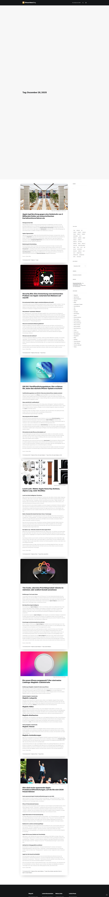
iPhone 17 (74, 239)
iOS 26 (38, 393)
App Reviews (76, 297)
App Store (80, 241)
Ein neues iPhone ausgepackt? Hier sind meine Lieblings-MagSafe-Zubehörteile (41, 681)
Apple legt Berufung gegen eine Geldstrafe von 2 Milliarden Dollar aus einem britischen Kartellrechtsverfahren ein (42, 216)
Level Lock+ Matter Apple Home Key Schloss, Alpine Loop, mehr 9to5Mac (41, 490)
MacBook (51, 871)
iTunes (75, 330)
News (75, 337)
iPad (75, 309)
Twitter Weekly (77, 343)
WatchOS (78, 230)
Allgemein (33, 352)
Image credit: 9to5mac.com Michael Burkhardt (59, 784)
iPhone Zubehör (77, 326)
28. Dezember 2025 (26, 352)
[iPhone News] (29, 3)
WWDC (74, 247)
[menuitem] (76, 2)
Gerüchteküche (77, 306)
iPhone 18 (79, 232)
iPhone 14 (84, 232)
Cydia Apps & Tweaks (78, 304)
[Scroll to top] (107, 894)
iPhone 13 (79, 239)
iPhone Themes (77, 324)
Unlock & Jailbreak (77, 345)
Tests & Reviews (77, 341)
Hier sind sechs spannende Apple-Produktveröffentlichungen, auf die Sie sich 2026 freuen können (43, 790)
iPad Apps (76, 311)
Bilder (75, 302)
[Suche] (82, 2)
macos (44, 352)
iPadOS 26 (75, 241)
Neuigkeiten (76, 335)
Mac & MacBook (77, 333)
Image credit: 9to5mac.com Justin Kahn (60, 485)
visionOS (83, 234)
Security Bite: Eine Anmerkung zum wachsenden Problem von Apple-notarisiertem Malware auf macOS (42, 296)
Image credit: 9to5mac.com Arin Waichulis (59, 290)
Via (29, 256)
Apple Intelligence (38, 646)
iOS (46, 395)
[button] (86, 2)
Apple (42, 352)
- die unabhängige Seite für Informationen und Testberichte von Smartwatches (79, 285)
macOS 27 (83, 243)
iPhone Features (77, 321)
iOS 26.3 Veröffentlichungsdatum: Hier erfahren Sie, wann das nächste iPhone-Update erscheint (42, 387)
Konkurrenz (76, 332)
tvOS (74, 230)
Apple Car (24, 872)
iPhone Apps (37, 352)
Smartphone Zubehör (77, 274)
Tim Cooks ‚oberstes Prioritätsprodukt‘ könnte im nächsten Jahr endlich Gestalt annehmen (42, 589)
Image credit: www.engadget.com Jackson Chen (58, 210)
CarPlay (74, 232)
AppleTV (75, 300)
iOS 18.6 (74, 249)
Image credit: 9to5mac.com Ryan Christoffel (59, 383)
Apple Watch (56, 871)
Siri (84, 247)
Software (75, 339)
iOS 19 (81, 247)
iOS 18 (78, 247)
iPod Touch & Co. (77, 328)
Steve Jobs (79, 256)
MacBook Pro (81, 254)
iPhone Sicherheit (77, 322)
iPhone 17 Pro (75, 254)
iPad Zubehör (76, 313)
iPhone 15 (24, 804)
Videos (75, 346)
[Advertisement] (80, 205)
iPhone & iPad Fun (77, 317)
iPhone (36, 871)
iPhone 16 (75, 243)
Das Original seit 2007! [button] (76, 2)
